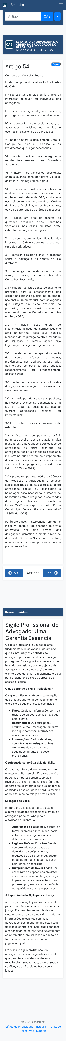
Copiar (56, 64)
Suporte (41, 1030)
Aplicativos (27, 1030)
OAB (47, 16)
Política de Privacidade (18, 1026)
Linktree (55, 1026)
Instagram (42, 1026)
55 (50, 573)
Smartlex (17, 5)
